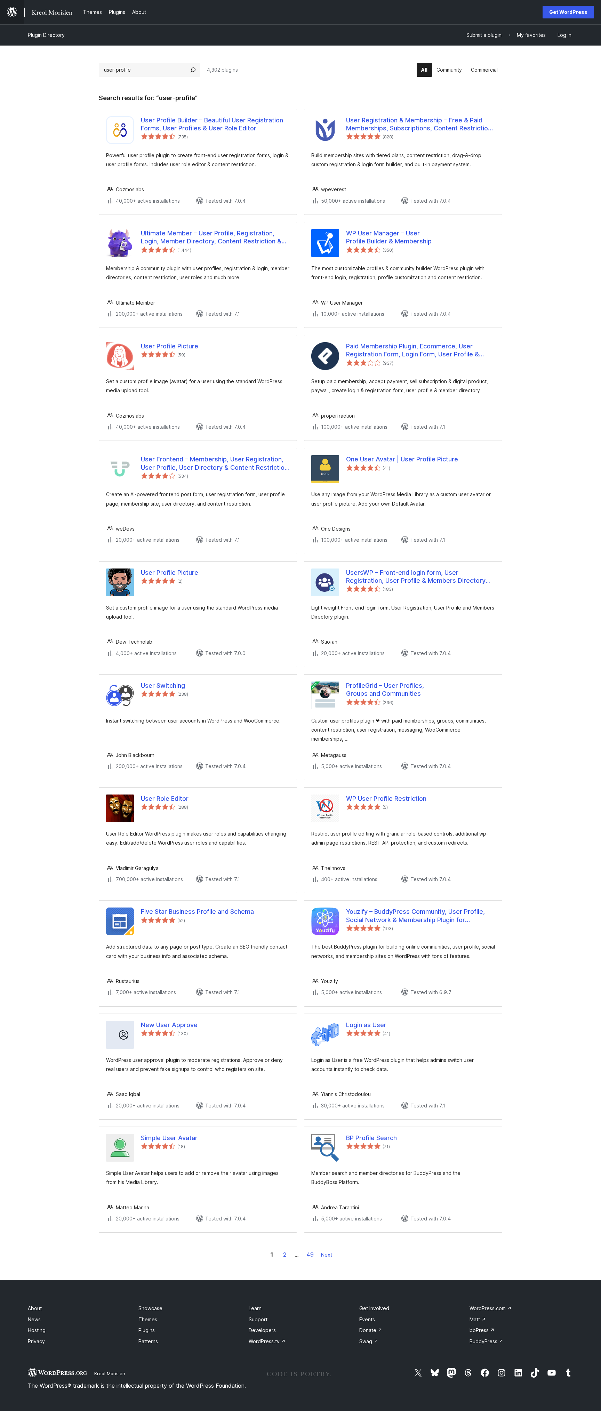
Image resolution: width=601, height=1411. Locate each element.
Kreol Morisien (109, 1373)
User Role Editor (165, 798)
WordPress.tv (267, 1341)
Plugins (146, 1330)
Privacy (36, 1341)
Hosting (37, 1330)
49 (310, 1254)
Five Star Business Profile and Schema (197, 911)
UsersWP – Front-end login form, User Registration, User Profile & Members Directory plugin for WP (416, 577)
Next (326, 1255)
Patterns (148, 1341)
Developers (262, 1330)
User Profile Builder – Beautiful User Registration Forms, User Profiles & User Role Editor (212, 124)
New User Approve (169, 1025)
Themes (147, 1319)
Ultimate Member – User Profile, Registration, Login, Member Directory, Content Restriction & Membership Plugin (211, 237)
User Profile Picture (169, 346)
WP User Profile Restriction (386, 798)
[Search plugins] (193, 70)
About (35, 1308)
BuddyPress (486, 1341)
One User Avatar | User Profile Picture (402, 459)
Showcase (150, 1308)
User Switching (163, 685)
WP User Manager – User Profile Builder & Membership (389, 237)
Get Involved (374, 1308)
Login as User (366, 1025)
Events (367, 1319)
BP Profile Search (371, 1138)
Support (258, 1319)
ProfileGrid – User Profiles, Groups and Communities (385, 689)
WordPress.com (491, 1308)
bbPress (482, 1330)
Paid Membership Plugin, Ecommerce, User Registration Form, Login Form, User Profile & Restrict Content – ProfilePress (412, 350)
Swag (368, 1341)
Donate (370, 1330)
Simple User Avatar (169, 1138)
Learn (255, 1308)
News (34, 1319)
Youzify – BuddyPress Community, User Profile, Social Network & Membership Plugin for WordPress (415, 916)
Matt (478, 1319)
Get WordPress (568, 12)
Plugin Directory (46, 35)
